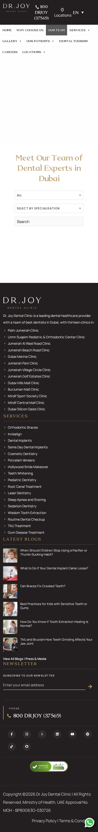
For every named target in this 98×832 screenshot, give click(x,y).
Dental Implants (20, 440)
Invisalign (15, 434)
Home (7, 30)
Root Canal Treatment (25, 486)
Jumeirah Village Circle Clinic (29, 370)
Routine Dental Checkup (26, 519)
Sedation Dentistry (22, 506)
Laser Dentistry (19, 493)
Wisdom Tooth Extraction (27, 512)
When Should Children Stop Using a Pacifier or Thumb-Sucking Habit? (53, 552)
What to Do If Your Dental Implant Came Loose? (54, 568)
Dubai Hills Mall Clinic (23, 383)
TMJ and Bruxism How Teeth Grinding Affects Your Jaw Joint (56, 642)
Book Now (59, 52)
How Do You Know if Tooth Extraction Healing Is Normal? (54, 624)
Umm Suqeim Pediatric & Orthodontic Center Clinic (46, 337)
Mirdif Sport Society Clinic (27, 396)
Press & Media (35, 659)
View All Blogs (13, 659)
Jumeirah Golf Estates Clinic (29, 376)
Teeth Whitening (20, 473)
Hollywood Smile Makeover (28, 466)
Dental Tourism (73, 41)
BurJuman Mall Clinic (23, 389)
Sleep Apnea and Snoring (27, 499)
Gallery (9, 41)
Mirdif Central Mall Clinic (26, 402)
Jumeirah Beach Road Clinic (29, 350)
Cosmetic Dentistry (22, 453)
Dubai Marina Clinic (22, 356)
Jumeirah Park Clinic (23, 363)
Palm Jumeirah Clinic (23, 330)
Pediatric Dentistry (22, 480)
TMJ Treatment (19, 525)
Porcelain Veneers (21, 460)
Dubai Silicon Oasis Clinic (26, 409)
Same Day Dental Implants (28, 447)
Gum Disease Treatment (26, 532)
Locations (31, 52)
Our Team (56, 30)
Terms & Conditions (77, 820)
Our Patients (38, 41)
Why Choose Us (30, 30)
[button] (79, 12)
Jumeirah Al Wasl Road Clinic (29, 343)
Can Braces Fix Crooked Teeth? (42, 586)
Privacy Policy (44, 820)
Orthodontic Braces (23, 427)
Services (77, 30)
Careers (10, 52)
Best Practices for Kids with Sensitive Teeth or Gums (53, 606)
